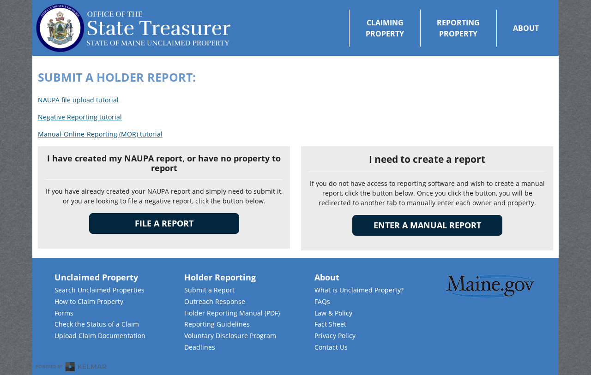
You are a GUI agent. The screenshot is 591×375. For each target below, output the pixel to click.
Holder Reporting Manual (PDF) (232, 313)
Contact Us (331, 347)
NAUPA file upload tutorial (78, 99)
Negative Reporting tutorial (80, 117)
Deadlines (199, 347)
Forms (63, 313)
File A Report (164, 223)
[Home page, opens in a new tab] (133, 28)
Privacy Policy (335, 335)
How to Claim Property (88, 301)
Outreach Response (214, 301)
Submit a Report (209, 290)
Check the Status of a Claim (96, 324)
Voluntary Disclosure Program (230, 335)
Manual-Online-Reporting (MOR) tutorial (100, 134)
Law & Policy (333, 313)
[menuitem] (384, 28)
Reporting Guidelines (217, 324)
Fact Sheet (330, 324)
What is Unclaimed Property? (359, 290)
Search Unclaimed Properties (99, 290)
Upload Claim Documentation (99, 335)
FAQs (322, 301)
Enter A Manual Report (438, 225)
